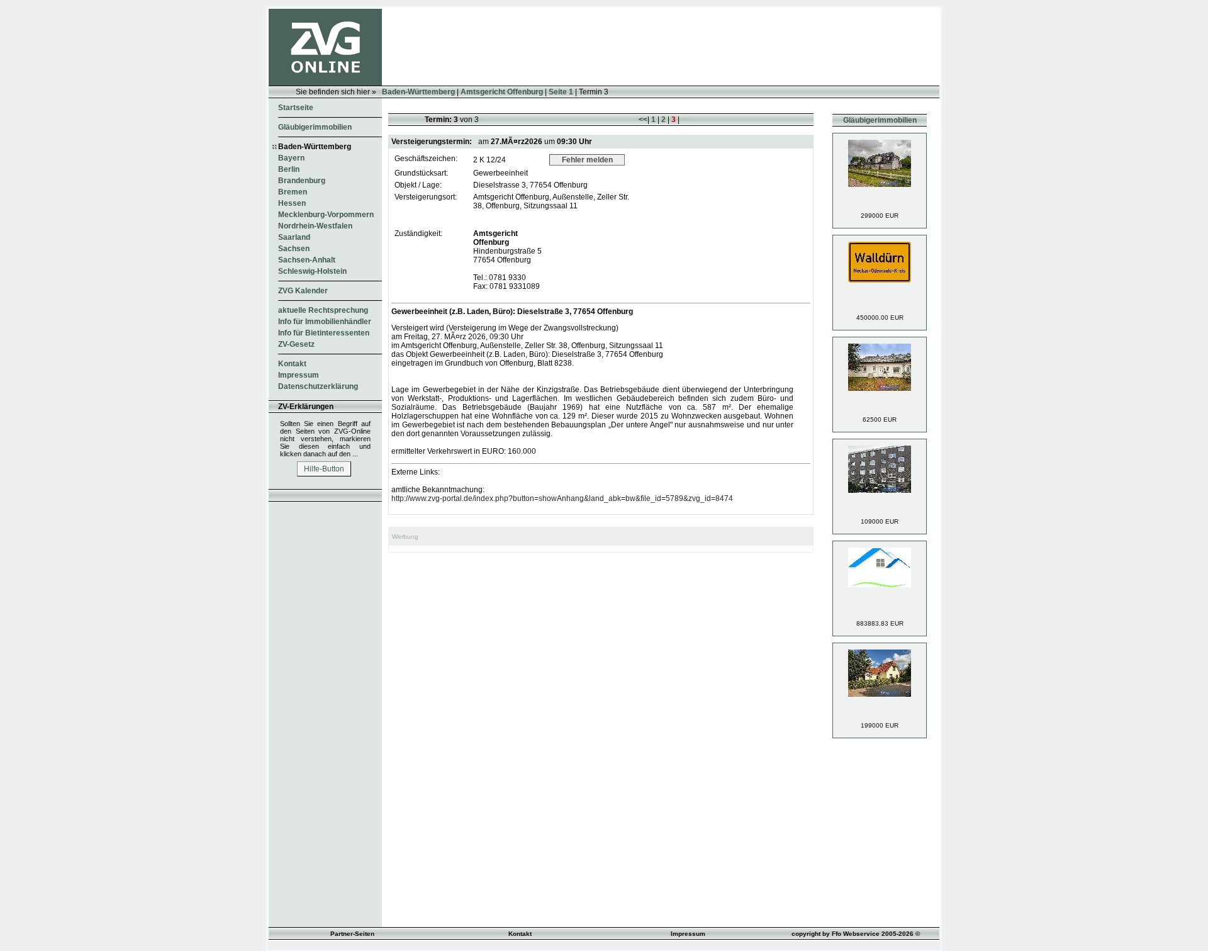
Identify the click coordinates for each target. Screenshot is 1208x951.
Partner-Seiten (352, 933)
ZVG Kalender (303, 290)
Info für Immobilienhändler (324, 321)
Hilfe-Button (324, 468)
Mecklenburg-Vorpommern (326, 214)
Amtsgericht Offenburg (502, 91)
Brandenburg (301, 180)
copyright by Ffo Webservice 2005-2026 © (855, 933)
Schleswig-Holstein (312, 271)
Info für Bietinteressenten (323, 333)
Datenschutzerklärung (318, 386)
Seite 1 (561, 91)
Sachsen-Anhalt (306, 260)
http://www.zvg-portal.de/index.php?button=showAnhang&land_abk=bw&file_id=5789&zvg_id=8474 (562, 498)
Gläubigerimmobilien (315, 127)
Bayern (291, 158)
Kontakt (292, 363)
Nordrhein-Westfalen (315, 226)
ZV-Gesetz (296, 344)
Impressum (298, 375)
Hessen (292, 203)
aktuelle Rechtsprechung (323, 310)
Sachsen (294, 248)
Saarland (294, 237)
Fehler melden (587, 159)
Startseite (295, 107)
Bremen (292, 192)
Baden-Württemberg (418, 91)
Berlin (288, 169)
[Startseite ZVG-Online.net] (325, 83)
